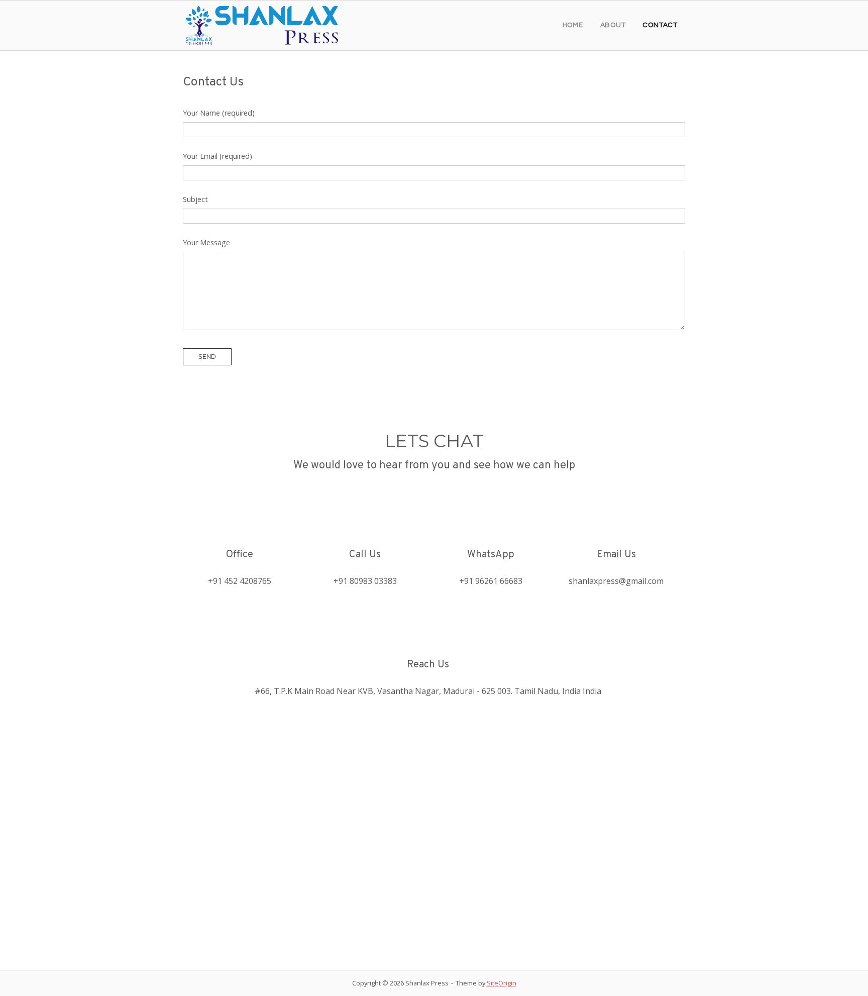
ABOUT (613, 25)
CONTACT (660, 25)
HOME (573, 25)
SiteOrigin (501, 982)
